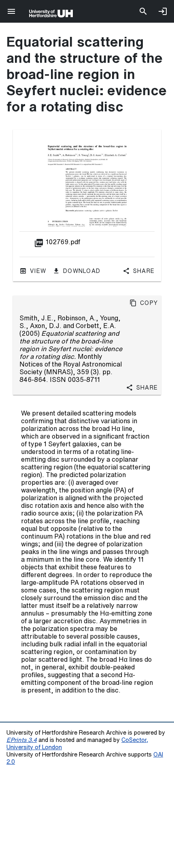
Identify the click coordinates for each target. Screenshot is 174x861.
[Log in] (162, 11)
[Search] (143, 11)
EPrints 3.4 (21, 740)
